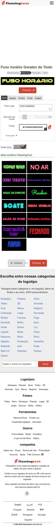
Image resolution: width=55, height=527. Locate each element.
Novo (36, 299)
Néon (20, 336)
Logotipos (28, 379)
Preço (18, 450)
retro (19, 346)
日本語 (14, 515)
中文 (40, 504)
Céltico (38, 405)
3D (18, 303)
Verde (4, 327)
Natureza (5, 336)
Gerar (45, 364)
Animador (36, 422)
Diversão (5, 322)
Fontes (27, 395)
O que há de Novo (22, 438)
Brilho (20, 322)
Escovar (22, 405)
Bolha (30, 405)
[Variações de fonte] (49, 129)
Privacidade (44, 450)
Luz (36, 327)
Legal (20, 313)
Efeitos (4, 317)
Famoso (21, 317)
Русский (41, 515)
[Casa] (15, 3)
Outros (4, 355)
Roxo (36, 336)
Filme (37, 332)
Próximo (26, 90)
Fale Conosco (33, 454)
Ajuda (28, 434)
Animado (38, 303)
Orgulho (5, 341)
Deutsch (30, 509)
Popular (21, 299)
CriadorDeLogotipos (21, 422)
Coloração (6, 313)
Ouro (36, 322)
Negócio (38, 308)
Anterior (18, 263)
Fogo (36, 317)
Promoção (22, 341)
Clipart (36, 438)
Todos (4, 303)
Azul (3, 308)
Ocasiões (37, 434)
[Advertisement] (27, 35)
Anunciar (14, 454)
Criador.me (34, 418)
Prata (36, 346)
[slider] (24, 117)
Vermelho (39, 341)
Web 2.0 (5, 351)
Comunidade (17, 434)
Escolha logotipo (13, 73)
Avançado (10, 135)
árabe (14, 405)
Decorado (39, 313)
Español (28, 520)
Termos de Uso (30, 450)
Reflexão (5, 346)
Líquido (5, 332)
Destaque (6, 299)
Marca (20, 308)
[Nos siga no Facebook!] (26, 493)
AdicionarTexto (20, 418)
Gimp (9, 147)
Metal (20, 332)
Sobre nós (8, 450)
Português (27, 515)
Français (17, 509)
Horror (20, 327)
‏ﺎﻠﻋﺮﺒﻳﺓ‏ (30, 504)
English (18, 504)
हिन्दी (41, 509)
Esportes (22, 351)
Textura (37, 351)
